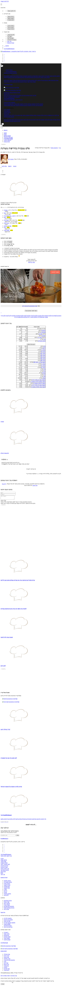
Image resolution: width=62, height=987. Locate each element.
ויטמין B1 (43, 353)
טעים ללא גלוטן (48, 119)
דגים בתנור (6, 970)
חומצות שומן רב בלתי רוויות (38, 379)
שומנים (43, 335)
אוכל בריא (6, 80)
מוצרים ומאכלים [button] (16, 92)
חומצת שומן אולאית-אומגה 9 (38, 387)
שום (5, 217)
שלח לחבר (4, 166)
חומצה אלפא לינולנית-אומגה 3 (38, 381)
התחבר (6, 45)
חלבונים (43, 330)
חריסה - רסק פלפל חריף (10, 216)
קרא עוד (4, 484)
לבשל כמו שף (32, 119)
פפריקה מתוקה (7, 226)
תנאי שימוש (7, 864)
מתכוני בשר (47, 77)
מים (44, 346)
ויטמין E (43, 365)
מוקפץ (17, 76)
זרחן (44, 374)
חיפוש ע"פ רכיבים (17, 95)
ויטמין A (43, 349)
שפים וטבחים (7, 936)
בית (60, 147)
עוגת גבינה (6, 957)
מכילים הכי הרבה (8, 95)
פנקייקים (6, 963)
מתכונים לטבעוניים (27, 76)
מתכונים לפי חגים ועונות (18, 81)
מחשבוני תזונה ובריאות (9, 102)
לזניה (5, 961)
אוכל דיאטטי (12, 80)
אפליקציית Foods (8, 84)
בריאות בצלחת (56, 119)
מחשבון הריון (7, 109)
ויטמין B (43, 351)
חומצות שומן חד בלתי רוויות (38, 385)
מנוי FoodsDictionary (9, 48)
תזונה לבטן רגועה (24, 119)
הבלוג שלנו (3, 871)
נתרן (44, 339)
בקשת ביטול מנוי (5, 870)
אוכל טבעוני (7, 888)
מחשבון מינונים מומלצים (25, 105)
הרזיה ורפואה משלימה (14, 121)
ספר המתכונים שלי (45, 80)
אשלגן (43, 378)
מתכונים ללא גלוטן (29, 77)
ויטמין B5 (43, 358)
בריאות (45, 115)
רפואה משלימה (33, 115)
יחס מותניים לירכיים (9, 104)
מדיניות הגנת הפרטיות (6, 982)
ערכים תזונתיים (25, 95)
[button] (8, 73)
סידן (44, 369)
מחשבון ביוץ (7, 111)
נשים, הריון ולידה (16, 115)
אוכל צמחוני (35, 76)
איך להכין (56, 115)
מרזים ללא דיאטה (15, 119)
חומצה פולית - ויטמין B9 (39, 362)
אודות (2, 858)
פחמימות (43, 332)
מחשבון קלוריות (39, 104)
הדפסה (9, 166)
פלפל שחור (6, 230)
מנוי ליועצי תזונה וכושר (6, 855)
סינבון (5, 133)
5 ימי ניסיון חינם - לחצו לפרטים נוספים (13, 99)
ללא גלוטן (6, 895)
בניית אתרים (14, 975)
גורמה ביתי (6, 121)
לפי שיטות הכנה (8, 81)
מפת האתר (3, 861)
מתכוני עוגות (41, 76)
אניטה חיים (10, 159)
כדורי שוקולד (7, 958)
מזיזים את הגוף (7, 119)
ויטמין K (43, 367)
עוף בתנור (6, 965)
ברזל (44, 371)
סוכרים (40, 334)
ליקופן (44, 348)
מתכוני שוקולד (7, 893)
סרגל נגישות (7, 141)
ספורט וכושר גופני (24, 115)
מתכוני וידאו (38, 80)
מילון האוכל (7, 94)
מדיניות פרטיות (4, 865)
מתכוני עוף (6, 76)
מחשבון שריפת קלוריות (29, 104)
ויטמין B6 (43, 360)
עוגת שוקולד (7, 954)
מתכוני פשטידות (49, 76)
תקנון (2, 864)
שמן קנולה (6, 223)
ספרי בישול (26, 81)
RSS (2, 873)
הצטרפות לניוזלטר (8, 137)
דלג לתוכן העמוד (5, 1)
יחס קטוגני (35, 485)
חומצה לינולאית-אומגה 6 (39, 383)
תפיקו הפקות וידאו (5, 975)
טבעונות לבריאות (40, 119)
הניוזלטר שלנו (5, 828)
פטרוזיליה (6, 220)
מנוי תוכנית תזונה (5, 868)
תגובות (14, 166)
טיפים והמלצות (7, 115)
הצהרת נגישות (10, 43)
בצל (5, 213)
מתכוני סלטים (56, 76)
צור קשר (9, 41)
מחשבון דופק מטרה (18, 104)
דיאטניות (6, 932)
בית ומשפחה (51, 115)
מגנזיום (43, 372)
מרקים (35, 77)
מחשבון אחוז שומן (15, 105)
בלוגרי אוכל (6, 934)
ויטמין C (43, 364)
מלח (5, 227)
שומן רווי (40, 337)
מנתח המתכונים (54, 80)
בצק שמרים (7, 968)
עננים (5, 134)
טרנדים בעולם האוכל (9, 77)
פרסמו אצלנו (4, 860)
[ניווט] (1, 64)
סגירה (2, 984)
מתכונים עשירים (30, 80)
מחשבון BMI (7, 105)
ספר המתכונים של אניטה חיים (29, 306)
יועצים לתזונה (7, 939)
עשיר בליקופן (31, 262)
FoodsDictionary (4, 838)
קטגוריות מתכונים (4, 877)
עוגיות (14, 76)
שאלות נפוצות (4, 862)
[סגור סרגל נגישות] (1, 4)
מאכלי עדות (33, 81)
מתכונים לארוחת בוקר (9, 960)
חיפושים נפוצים (4, 951)
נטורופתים (6, 935)
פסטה (10, 76)
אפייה (20, 76)
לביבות (5, 967)
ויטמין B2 (43, 355)
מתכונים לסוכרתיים (19, 77)
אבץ (44, 376)
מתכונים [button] (15, 73)
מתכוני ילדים (40, 77)
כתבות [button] (9, 112)
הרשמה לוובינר (7, 140)
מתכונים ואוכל (54, 147)
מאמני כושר (7, 938)
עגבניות (6, 210)
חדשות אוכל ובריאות (9, 116)
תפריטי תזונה (33, 95)
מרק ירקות (6, 955)
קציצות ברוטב (7, 136)
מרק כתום (6, 964)
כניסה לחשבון (8, 70)
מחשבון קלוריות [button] (16, 97)
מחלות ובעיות (40, 115)
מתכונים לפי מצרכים (21, 80)
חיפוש (5, 130)
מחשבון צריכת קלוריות (37, 105)
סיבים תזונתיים (41, 341)
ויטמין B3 (43, 356)
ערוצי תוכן (6, 114)
